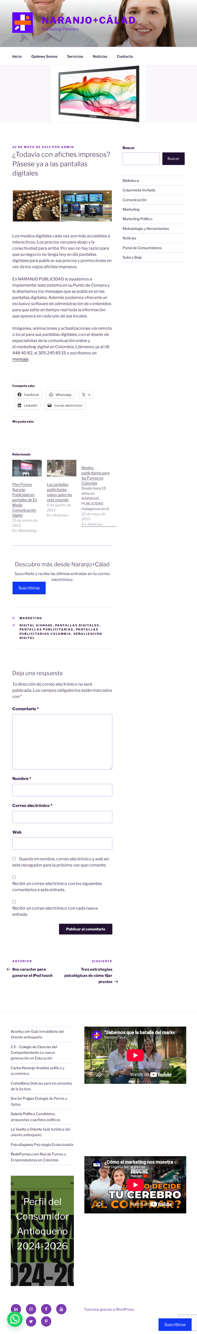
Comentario (25, 708)
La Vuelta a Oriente (26, 1129)
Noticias (100, 56)
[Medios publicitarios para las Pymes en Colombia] (99, 493)
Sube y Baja (132, 257)
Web (17, 832)
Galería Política (23, 1114)
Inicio (17, 56)
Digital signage (36, 625)
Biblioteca (131, 180)
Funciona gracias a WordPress (109, 1309)
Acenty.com (20, 1031)
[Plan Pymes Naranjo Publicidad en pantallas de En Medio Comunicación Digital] (27, 468)
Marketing (30, 618)
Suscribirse (29, 588)
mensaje (20, 359)
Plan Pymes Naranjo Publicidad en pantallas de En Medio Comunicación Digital (24, 499)
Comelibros (20, 1083)
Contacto (125, 56)
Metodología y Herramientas (146, 228)
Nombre (21, 778)
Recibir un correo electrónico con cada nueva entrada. (55, 911)
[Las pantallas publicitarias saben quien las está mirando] (61, 468)
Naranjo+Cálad (89, 20)
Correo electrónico (32, 805)
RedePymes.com (25, 1154)
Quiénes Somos (44, 56)
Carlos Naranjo (23, 1068)
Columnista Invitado (139, 190)
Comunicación (134, 200)
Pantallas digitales (77, 625)
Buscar (129, 147)
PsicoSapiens (22, 1144)
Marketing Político (137, 219)
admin (67, 147)
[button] (36, 206)
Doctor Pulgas (22, 1098)
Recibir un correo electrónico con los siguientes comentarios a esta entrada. (57, 886)
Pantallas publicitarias (46, 629)
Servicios (75, 56)
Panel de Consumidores (142, 248)
